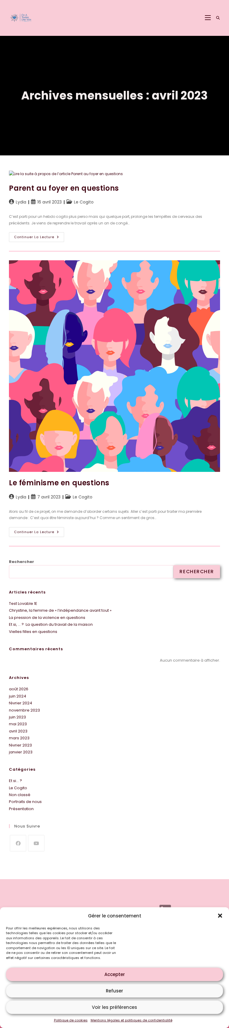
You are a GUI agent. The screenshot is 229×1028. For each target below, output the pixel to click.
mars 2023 (19, 738)
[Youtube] (36, 843)
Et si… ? (15, 781)
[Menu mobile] (208, 17)
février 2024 (20, 703)
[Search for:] (216, 17)
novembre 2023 (24, 710)
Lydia (21, 202)
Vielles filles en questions (33, 631)
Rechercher (21, 562)
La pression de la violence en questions (47, 617)
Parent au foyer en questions (64, 188)
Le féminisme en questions (59, 483)
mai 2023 (18, 724)
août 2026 (18, 689)
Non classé (19, 795)
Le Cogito (84, 202)
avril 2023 (18, 731)
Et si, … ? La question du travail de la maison (51, 624)
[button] (220, 916)
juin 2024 (17, 696)
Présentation (21, 809)
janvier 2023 (21, 752)
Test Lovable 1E (23, 603)
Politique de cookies (71, 1020)
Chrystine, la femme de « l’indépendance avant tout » (60, 610)
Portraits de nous (25, 801)
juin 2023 (17, 717)
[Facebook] (18, 843)
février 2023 (20, 745)
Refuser (114, 991)
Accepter (114, 974)
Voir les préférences (114, 1007)
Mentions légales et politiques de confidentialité (131, 1020)
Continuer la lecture (39, 235)
